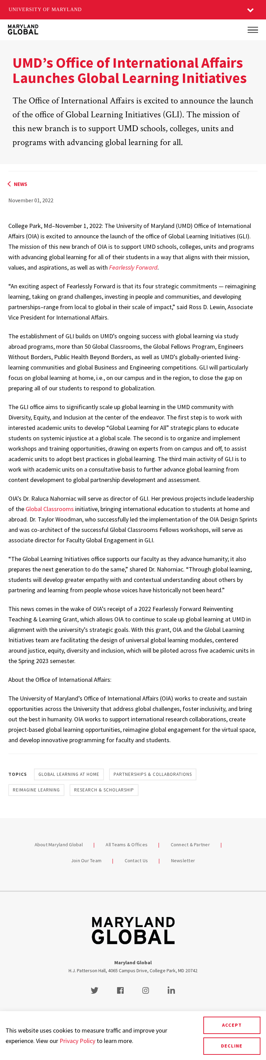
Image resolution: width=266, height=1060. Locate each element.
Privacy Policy (77, 1041)
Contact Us (136, 860)
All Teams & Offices (127, 844)
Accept (232, 1025)
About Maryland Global (59, 844)
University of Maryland (45, 9)
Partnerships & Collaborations (153, 774)
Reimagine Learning (36, 790)
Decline (231, 1046)
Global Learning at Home (68, 774)
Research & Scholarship (104, 790)
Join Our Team (86, 860)
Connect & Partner (190, 844)
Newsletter (183, 860)
